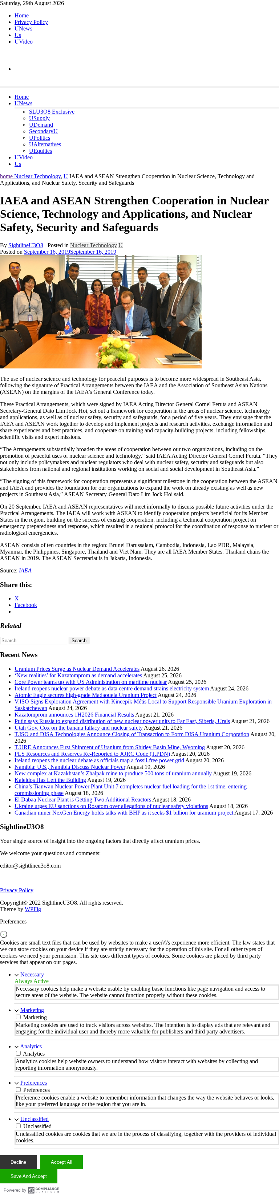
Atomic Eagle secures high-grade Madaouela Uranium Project (86, 695)
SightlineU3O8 (25, 245)
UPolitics (39, 138)
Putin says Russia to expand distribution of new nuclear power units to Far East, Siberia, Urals (122, 721)
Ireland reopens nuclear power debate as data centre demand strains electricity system (112, 688)
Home (22, 15)
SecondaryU (43, 131)
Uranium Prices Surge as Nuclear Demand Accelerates (77, 669)
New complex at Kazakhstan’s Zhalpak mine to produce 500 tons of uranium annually (113, 773)
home (7, 176)
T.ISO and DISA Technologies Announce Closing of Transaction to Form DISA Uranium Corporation (132, 734)
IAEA (25, 570)
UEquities (40, 151)
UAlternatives (45, 144)
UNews (23, 28)
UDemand (41, 125)
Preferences (33, 1083)
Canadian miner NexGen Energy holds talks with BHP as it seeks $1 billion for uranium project (124, 812)
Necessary (32, 974)
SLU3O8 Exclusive (51, 112)
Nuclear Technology (37, 176)
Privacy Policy (31, 22)
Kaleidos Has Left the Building (50, 780)
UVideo (24, 41)
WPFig (33, 909)
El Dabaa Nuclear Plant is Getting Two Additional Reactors (83, 799)
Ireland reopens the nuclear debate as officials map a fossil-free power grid (99, 760)
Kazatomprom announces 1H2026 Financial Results (74, 714)
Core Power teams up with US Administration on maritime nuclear (91, 682)
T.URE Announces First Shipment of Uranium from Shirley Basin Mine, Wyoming (110, 747)
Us (18, 35)
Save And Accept (29, 1176)
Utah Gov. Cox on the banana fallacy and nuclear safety (79, 728)
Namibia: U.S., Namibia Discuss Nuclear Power (70, 767)
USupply (39, 118)
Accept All (61, 1162)
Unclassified (34, 1119)
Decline (18, 1162)
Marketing (32, 1010)
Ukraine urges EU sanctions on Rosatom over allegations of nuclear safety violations (111, 806)
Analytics (31, 1046)
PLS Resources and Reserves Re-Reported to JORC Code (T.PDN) (92, 754)
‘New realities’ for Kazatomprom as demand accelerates (78, 675)
